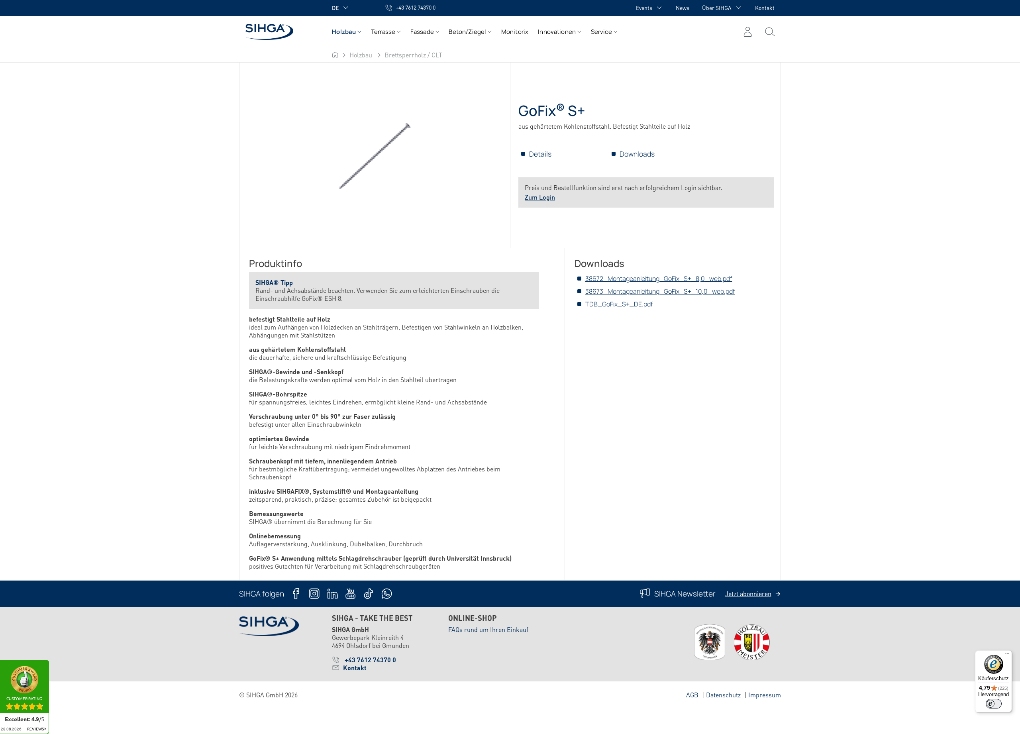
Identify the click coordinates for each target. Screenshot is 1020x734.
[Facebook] (296, 593)
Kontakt (765, 7)
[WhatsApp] (386, 593)
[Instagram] (314, 593)
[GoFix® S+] (374, 156)
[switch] (994, 703)
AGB (692, 695)
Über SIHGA (717, 7)
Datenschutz (723, 695)
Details (540, 153)
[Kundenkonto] (748, 31)
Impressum (764, 695)
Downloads (637, 153)
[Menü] (770, 31)
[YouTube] (350, 593)
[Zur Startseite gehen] (277, 31)
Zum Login (540, 197)
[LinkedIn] (332, 593)
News (682, 7)
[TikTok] (368, 593)
